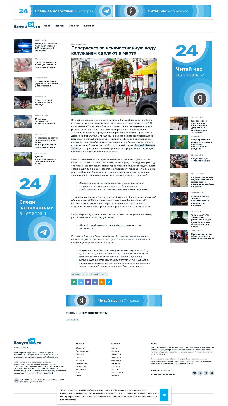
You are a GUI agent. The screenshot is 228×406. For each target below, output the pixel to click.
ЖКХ (85, 274)
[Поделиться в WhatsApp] (74, 282)
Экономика (81, 369)
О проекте (116, 360)
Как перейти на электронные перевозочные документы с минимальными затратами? (199, 126)
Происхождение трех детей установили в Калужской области (46, 64)
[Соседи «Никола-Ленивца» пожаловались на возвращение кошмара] (179, 199)
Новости (59, 26)
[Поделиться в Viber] (88, 282)
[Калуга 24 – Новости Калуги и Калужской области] (27, 25)
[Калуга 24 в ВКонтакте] (194, 373)
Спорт (78, 376)
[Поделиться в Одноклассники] (101, 282)
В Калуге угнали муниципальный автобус (43, 102)
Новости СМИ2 (72, 320)
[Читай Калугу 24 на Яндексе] (192, 74)
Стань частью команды (163, 374)
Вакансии (115, 363)
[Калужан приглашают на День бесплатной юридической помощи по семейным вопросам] (179, 180)
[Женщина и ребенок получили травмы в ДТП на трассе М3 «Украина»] (23, 46)
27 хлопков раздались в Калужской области (45, 121)
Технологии (81, 366)
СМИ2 (50, 373)
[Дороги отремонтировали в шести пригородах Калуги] (23, 159)
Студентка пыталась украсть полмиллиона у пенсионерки (46, 83)
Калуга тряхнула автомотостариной (201, 160)
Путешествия (82, 363)
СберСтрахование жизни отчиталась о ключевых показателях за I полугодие (201, 144)
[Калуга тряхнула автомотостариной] (179, 161)
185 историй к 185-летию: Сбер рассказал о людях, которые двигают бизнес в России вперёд (201, 221)
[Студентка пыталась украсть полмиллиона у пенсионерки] (23, 84)
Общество (81, 348)
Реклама (115, 376)
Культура (80, 360)
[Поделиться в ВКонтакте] (95, 282)
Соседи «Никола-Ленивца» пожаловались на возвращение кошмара (200, 200)
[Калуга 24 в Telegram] (200, 373)
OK (164, 395)
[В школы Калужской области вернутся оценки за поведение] (179, 236)
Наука (78, 357)
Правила (115, 369)
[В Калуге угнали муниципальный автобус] (23, 102)
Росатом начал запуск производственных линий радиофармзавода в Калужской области (46, 142)
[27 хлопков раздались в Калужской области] (23, 121)
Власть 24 (89, 26)
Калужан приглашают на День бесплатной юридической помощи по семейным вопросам (202, 182)
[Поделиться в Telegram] (81, 282)
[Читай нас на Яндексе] (163, 11)
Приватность (117, 372)
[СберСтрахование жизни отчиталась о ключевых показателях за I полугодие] (179, 142)
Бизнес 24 (74, 26)
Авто (78, 372)
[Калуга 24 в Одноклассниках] (206, 373)
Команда (115, 366)
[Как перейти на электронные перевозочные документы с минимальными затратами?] (179, 123)
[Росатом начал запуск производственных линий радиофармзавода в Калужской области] (23, 140)
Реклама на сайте (160, 370)
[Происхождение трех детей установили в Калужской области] (23, 65)
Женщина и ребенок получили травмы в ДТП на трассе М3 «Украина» (46, 47)
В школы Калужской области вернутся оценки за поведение (202, 236)
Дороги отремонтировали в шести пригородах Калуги (45, 160)
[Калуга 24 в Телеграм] (65, 11)
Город (47, 26)
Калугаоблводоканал (99, 274)
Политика (80, 354)
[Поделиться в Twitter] (108, 282)
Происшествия (82, 351)
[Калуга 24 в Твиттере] (211, 373)
